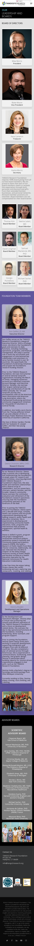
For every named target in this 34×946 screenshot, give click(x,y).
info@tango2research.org (13, 863)
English (20, 1)
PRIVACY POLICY (21, 935)
